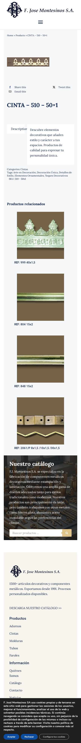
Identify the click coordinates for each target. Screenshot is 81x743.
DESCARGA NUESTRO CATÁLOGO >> (35, 608)
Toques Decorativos (56, 175)
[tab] (15, 129)
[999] (40, 213)
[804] (40, 275)
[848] (40, 337)
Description (17, 129)
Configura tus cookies (54, 736)
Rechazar (29, 736)
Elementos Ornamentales (29, 175)
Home (10, 35)
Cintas (24, 169)
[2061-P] (40, 399)
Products (20, 35)
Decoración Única (47, 172)
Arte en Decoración (24, 172)
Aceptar (11, 736)
